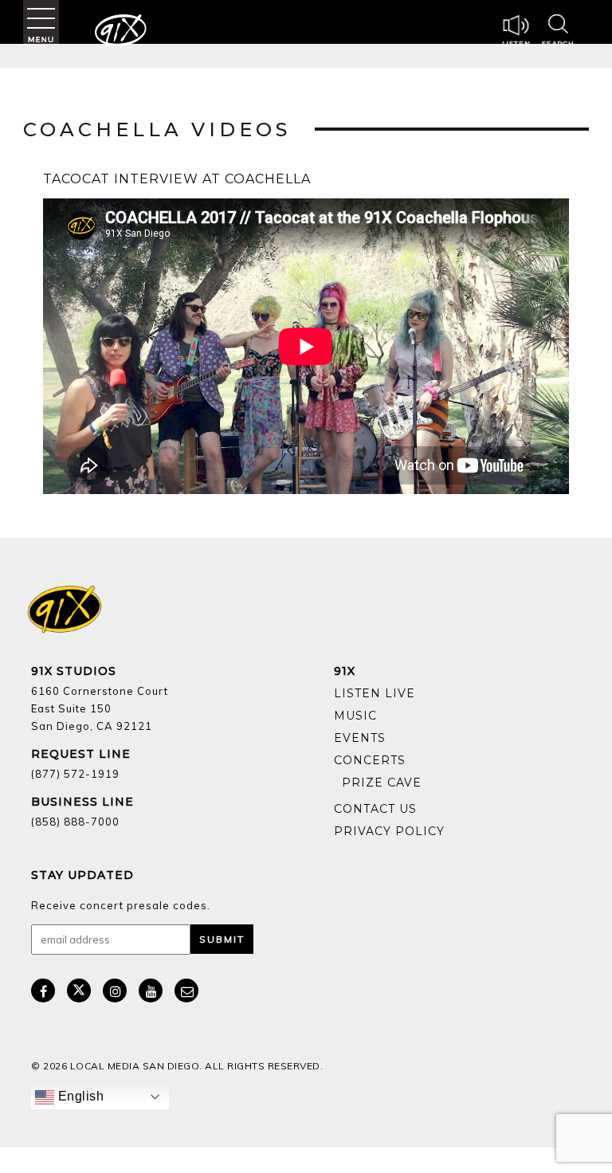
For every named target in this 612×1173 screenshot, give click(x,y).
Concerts (370, 760)
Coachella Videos (157, 129)
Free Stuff (378, 794)
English (79, 1096)
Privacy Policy (389, 831)
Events (360, 738)
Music (355, 715)
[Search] (558, 32)
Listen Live (374, 693)
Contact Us (375, 809)
